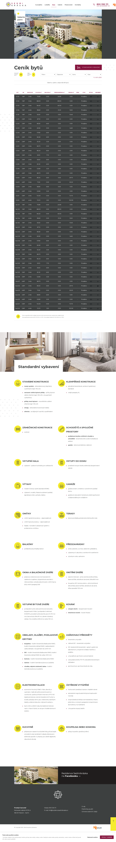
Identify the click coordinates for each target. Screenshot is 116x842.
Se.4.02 (17, 286)
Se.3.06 (17, 277)
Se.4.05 (17, 299)
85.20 (38, 150)
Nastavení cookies (92, 837)
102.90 (71, 200)
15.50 (71, 110)
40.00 (59, 105)
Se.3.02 (17, 259)
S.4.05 (17, 191)
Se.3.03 (17, 263)
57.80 (38, 132)
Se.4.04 (17, 295)
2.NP (23, 119)
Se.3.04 (17, 268)
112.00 (38, 195)
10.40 (71, 114)
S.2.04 (17, 132)
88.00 (38, 101)
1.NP (23, 96)
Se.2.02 (17, 232)
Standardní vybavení (91, 67)
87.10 (38, 119)
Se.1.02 (18, 209)
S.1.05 (17, 114)
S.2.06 (17, 141)
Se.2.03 (17, 236)
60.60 (38, 128)
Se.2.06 (17, 250)
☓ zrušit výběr (97, 77)
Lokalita (47, 5)
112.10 (38, 200)
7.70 (47, 155)
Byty (53, 5)
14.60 (71, 128)
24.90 (59, 96)
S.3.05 (17, 164)
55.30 (38, 141)
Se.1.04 (18, 218)
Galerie (60, 5)
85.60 (38, 123)
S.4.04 (17, 186)
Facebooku (71, 776)
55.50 (38, 114)
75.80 (38, 96)
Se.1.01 (18, 204)
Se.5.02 (17, 308)
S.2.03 (17, 128)
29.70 (71, 177)
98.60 (38, 110)
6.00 (47, 123)
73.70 (71, 195)
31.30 (59, 110)
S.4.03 (17, 182)
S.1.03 (17, 105)
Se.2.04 (17, 241)
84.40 (38, 105)
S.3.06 (17, 168)
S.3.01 (17, 146)
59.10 (38, 155)
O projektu (38, 5)
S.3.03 (17, 155)
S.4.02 (17, 177)
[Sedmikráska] (16, 4)
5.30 (47, 141)
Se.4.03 (17, 290)
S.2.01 (17, 119)
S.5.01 (17, 195)
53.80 (38, 168)
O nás (83, 806)
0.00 (47, 96)
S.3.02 (17, 150)
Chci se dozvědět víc (103, 5)
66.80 (38, 186)
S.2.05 (17, 137)
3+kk (29, 96)
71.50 (38, 182)
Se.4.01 (18, 281)
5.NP (23, 195)
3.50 (47, 200)
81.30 (38, 164)
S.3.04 (17, 159)
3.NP (23, 146)
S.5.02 (17, 200)
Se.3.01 (18, 254)
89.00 (59, 101)
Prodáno (84, 96)
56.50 (38, 159)
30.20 (71, 182)
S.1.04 (17, 110)
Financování (68, 5)
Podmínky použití (87, 809)
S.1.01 (17, 96)
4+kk (29, 110)
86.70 (38, 146)
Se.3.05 (17, 272)
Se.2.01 (18, 227)
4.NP (23, 173)
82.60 (38, 137)
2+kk (29, 114)
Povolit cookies (107, 837)
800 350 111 (102, 4)
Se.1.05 (18, 223)
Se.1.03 (18, 213)
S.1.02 (17, 101)
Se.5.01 (18, 304)
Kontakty (78, 5)
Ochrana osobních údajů (89, 811)
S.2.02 (17, 123)
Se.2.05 (17, 245)
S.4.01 (17, 173)
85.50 (38, 177)
